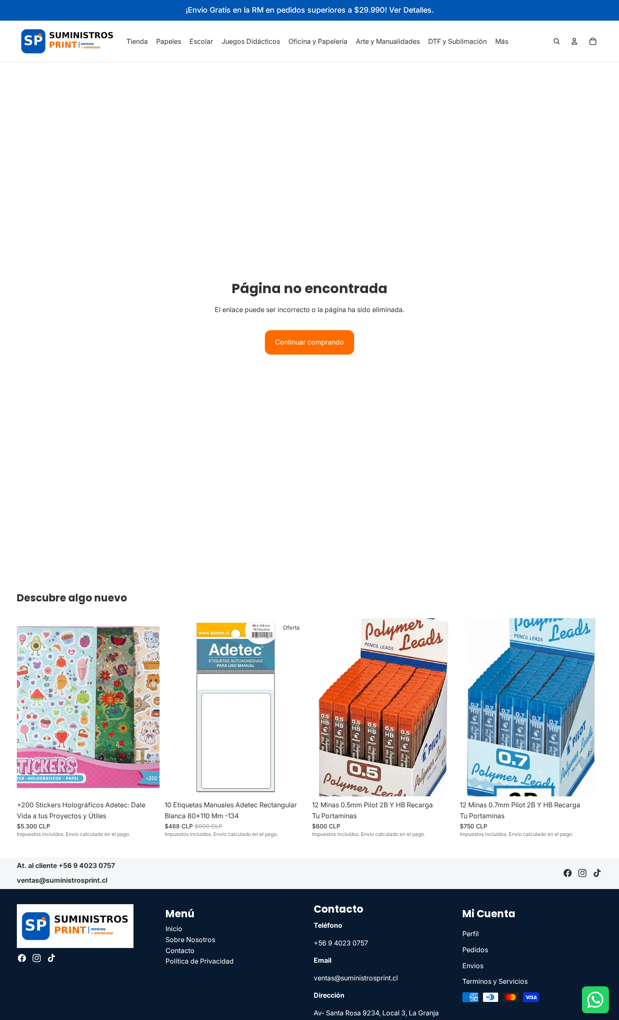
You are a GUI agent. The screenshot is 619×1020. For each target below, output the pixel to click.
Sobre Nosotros (190, 939)
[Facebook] (568, 873)
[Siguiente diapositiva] (147, 707)
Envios (472, 965)
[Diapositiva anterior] (29, 707)
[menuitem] (501, 41)
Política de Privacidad (199, 961)
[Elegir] (441, 783)
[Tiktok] (597, 873)
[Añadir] (146, 783)
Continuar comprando (309, 342)
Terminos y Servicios (495, 981)
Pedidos (475, 949)
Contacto (180, 950)
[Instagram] (582, 873)
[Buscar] (556, 41)
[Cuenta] (574, 41)
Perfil (470, 933)
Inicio (173, 928)
